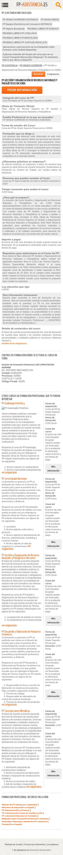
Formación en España (12, 824)
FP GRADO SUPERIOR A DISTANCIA (20, 19)
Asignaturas (53, 74)
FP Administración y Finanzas (15, 810)
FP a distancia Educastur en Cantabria (19, 816)
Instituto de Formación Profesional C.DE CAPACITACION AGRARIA (28, 366)
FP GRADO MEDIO (50, 19)
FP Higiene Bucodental (14, 29)
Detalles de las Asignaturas (14, 343)
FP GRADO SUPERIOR (31, 65)
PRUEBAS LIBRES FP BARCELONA (20, 38)
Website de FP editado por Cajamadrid (19, 805)
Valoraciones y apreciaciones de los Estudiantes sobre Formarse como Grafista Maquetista (29, 48)
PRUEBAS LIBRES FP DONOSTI (43, 29)
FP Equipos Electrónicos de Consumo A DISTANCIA (27, 24)
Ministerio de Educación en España (18, 807)
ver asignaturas (9, 472)
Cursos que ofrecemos (34, 844)
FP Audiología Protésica (13, 403)
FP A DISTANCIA (10, 65)
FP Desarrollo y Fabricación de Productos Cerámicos (21, 633)
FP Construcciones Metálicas (16, 711)
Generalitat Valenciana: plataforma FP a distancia (24, 821)
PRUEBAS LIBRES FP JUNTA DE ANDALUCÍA (25, 42)
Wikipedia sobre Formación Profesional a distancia (25, 819)
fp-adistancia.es (21, 850)
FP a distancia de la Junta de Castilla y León (22, 813)
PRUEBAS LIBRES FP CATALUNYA (20, 33)
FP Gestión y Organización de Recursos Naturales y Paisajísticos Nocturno (20, 557)
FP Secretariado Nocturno (14, 479)
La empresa (52, 844)
